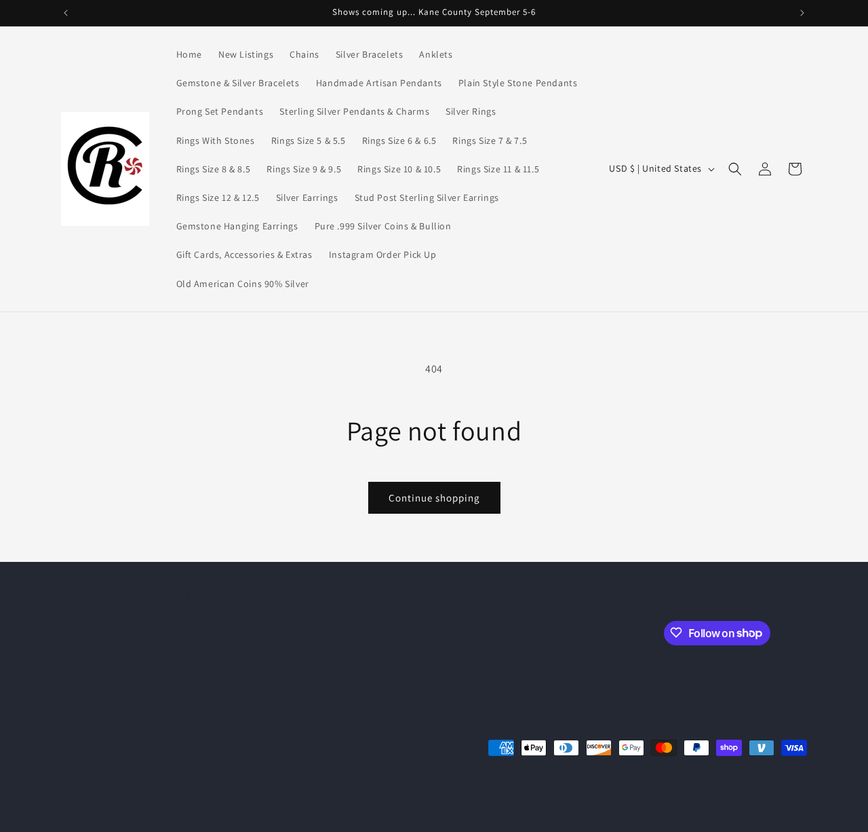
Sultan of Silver (116, 801)
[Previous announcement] (66, 13)
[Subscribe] (289, 631)
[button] (735, 169)
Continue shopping (434, 497)
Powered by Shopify (181, 801)
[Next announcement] (802, 13)
